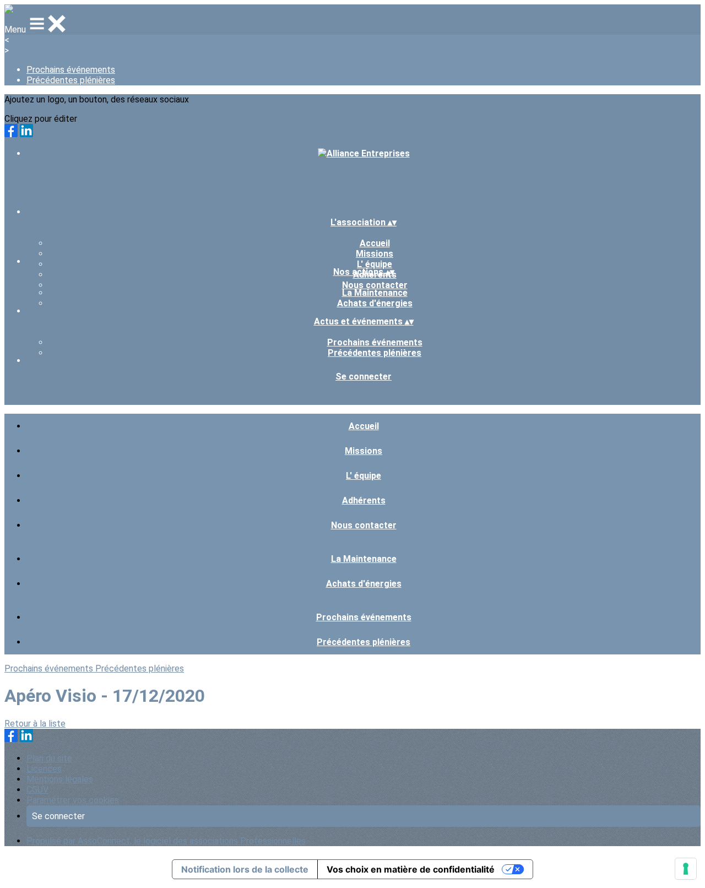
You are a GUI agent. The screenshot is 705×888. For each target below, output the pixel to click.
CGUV (37, 789)
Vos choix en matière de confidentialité (411, 869)
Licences (44, 769)
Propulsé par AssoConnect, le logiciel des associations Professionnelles (166, 841)
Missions (374, 253)
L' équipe (374, 264)
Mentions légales (59, 779)
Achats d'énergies (375, 303)
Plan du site (49, 758)
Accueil (375, 243)
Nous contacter (375, 285)
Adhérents (364, 500)
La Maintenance (375, 293)
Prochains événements (70, 69)
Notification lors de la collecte (244, 869)
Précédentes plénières (70, 80)
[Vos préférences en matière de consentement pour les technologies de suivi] (685, 868)
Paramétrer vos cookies (72, 800)
